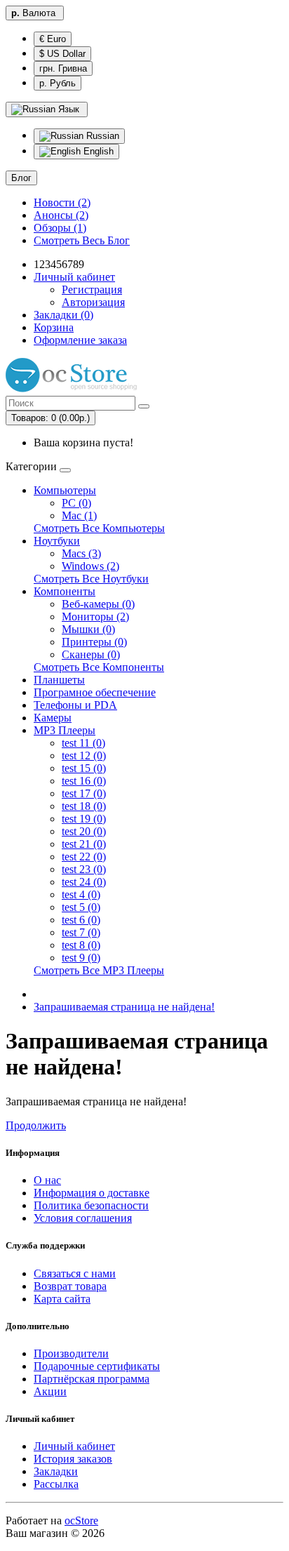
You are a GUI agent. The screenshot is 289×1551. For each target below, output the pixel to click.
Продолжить (36, 1125)
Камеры (53, 718)
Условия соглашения (83, 1218)
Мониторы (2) (95, 617)
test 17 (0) (84, 793)
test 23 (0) (84, 869)
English (97, 151)
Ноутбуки (57, 541)
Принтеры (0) (94, 642)
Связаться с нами (75, 1273)
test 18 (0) (84, 806)
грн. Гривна (63, 68)
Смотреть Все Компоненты (99, 667)
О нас (47, 1180)
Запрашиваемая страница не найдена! (124, 1007)
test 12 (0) (84, 755)
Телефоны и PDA (75, 705)
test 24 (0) (84, 882)
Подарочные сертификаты (97, 1366)
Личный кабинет (74, 1446)
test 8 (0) (81, 945)
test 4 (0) (81, 894)
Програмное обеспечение (95, 692)
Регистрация (92, 289)
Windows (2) (90, 566)
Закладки (56, 1471)
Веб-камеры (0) (98, 604)
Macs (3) (81, 553)
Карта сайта (62, 1299)
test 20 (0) (84, 831)
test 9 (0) (81, 958)
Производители (71, 1353)
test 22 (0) (84, 857)
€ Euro (52, 39)
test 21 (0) (84, 844)
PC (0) (76, 503)
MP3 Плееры (64, 730)
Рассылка (56, 1484)
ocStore (81, 1520)
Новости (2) (62, 202)
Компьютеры (65, 490)
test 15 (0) (84, 768)
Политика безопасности (91, 1205)
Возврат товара (70, 1286)
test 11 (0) (83, 743)
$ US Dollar (62, 53)
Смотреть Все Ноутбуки (91, 579)
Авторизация (93, 302)
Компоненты (64, 591)
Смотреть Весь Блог (82, 240)
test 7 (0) (81, 932)
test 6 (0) (81, 920)
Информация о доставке (91, 1193)
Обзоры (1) (60, 228)
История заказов (73, 1459)
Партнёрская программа (91, 1379)
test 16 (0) (84, 781)
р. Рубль (57, 83)
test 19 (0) (84, 819)
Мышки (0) (88, 629)
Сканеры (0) (91, 654)
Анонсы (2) (61, 215)
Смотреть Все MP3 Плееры (99, 970)
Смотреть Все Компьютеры (99, 528)
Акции (50, 1391)
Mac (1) (79, 515)
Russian (101, 136)
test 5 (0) (81, 907)
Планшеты (59, 680)
